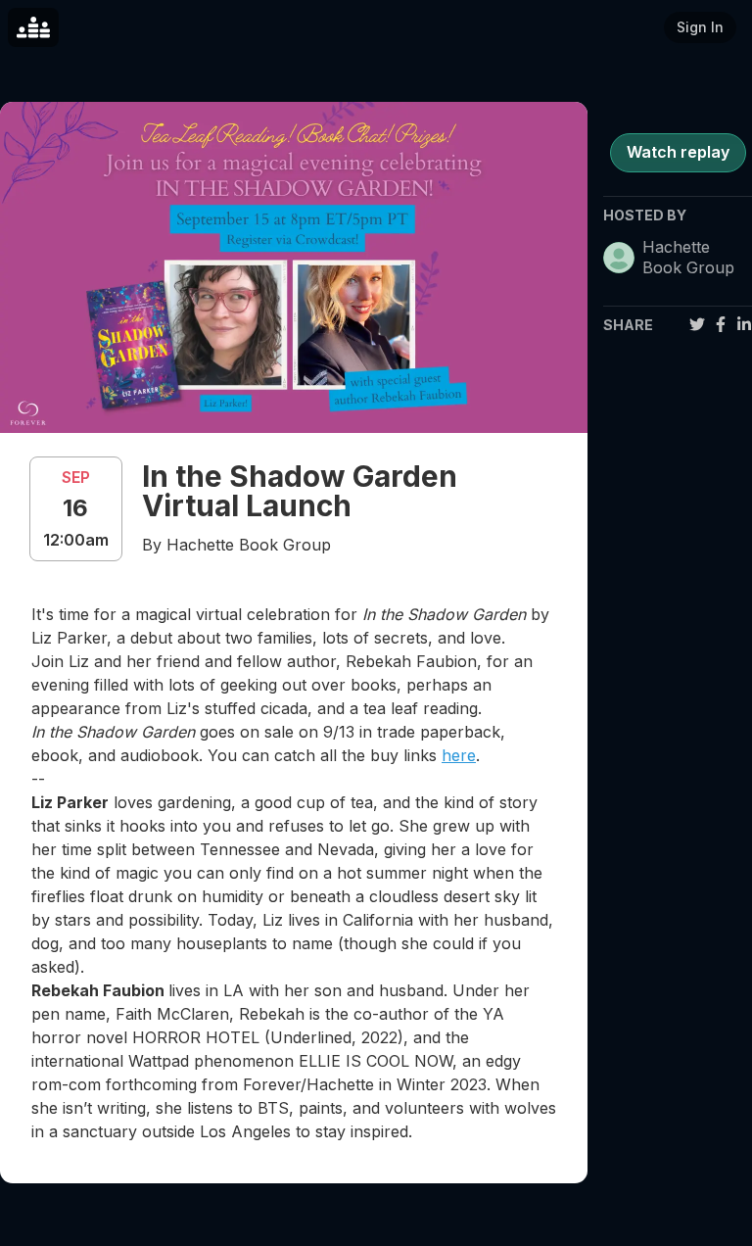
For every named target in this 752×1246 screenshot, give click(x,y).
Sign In (700, 27)
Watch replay (678, 152)
